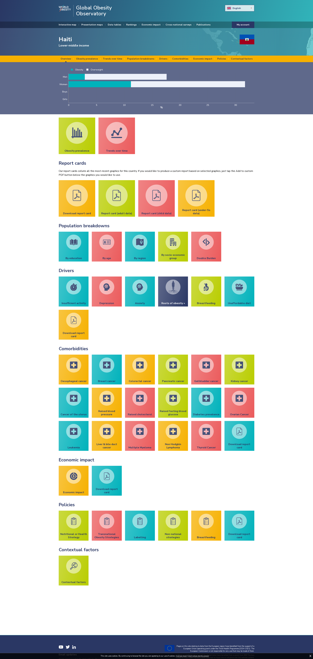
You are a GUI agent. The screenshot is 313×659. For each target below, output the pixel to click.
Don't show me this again (198, 656)
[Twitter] (68, 647)
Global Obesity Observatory (94, 11)
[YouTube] (61, 647)
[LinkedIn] (74, 647)
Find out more (181, 656)
